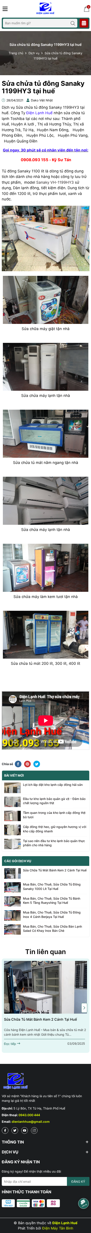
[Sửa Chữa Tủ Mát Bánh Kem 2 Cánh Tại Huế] (45, 987)
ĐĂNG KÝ (78, 1181)
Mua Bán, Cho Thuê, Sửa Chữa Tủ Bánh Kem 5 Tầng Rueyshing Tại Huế (51, 901)
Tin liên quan (45, 952)
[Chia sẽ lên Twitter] (36, 763)
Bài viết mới (14, 775)
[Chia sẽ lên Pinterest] (27, 763)
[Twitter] (14, 1130)
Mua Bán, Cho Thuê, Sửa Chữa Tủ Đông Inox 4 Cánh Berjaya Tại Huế (52, 914)
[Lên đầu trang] (83, 1217)
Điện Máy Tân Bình (57, 1228)
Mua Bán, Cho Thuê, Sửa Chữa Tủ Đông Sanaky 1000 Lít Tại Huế (52, 886)
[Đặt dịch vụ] (84, 23)
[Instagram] (34, 1130)
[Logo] (46, 8)
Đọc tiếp (10, 1044)
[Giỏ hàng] (86, 9)
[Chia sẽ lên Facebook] (18, 763)
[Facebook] (5, 1130)
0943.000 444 (29, 1115)
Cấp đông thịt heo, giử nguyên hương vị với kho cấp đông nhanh (54, 829)
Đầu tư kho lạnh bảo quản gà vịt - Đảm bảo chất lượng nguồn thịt (54, 801)
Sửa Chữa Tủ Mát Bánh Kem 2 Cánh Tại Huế (55, 870)
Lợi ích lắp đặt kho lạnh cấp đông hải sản (53, 785)
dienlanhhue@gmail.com (31, 1121)
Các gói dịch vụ (17, 861)
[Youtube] (24, 1130)
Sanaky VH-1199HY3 (55, 182)
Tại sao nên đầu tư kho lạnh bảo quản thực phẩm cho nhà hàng (54, 843)
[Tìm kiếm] (73, 23)
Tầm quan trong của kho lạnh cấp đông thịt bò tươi (54, 815)
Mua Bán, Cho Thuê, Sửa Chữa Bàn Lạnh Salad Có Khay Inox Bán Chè (52, 929)
